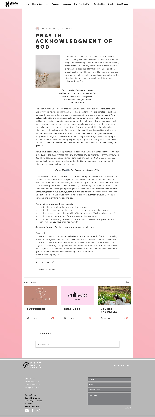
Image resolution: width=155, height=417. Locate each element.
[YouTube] (27, 410)
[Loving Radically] (114, 295)
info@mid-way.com (32, 382)
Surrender (36, 309)
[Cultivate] (77, 295)
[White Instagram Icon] (38, 410)
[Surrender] (40, 295)
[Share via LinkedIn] (48, 262)
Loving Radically (109, 310)
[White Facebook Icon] (32, 410)
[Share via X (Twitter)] (42, 262)
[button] (128, 9)
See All (128, 282)
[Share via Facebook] (37, 262)
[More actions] (118, 28)
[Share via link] (53, 262)
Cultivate (72, 309)
